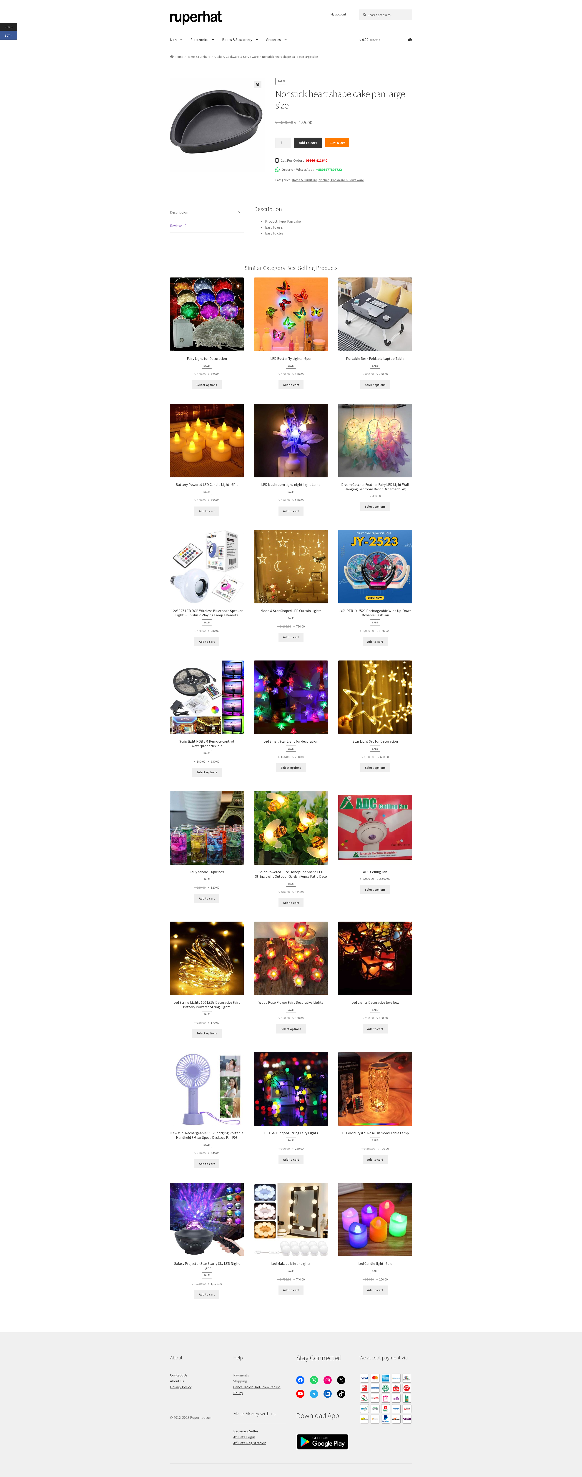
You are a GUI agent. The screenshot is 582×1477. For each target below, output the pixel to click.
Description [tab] (179, 212)
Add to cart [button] (291, 385)
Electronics (199, 39)
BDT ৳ (11, 35)
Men (173, 39)
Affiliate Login (244, 1437)
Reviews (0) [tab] (179, 225)
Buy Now (337, 142)
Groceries (273, 39)
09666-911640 (316, 160)
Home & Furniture (199, 57)
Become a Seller (245, 1431)
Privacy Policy (180, 1387)
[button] (257, 84)
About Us (177, 1381)
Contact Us (178, 1375)
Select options (206, 385)
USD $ (11, 27)
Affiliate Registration (249, 1443)
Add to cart (308, 142)
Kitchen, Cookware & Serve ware (236, 57)
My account (338, 14)
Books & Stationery (237, 39)
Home (179, 57)
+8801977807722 (329, 169)
